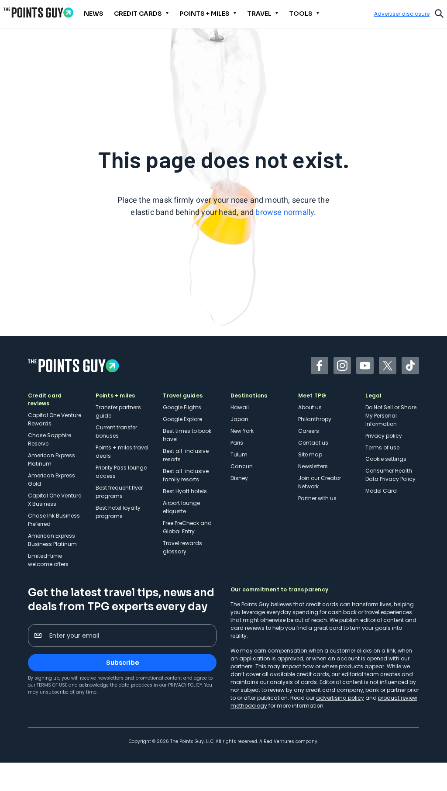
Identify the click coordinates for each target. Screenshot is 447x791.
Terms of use (382, 447)
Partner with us (317, 498)
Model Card (381, 490)
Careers (308, 431)
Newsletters (313, 466)
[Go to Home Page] (38, 12)
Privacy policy (383, 435)
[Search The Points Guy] (439, 12)
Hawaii (239, 407)
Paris (236, 442)
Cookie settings (385, 459)
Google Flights (182, 407)
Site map (310, 454)
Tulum (239, 454)
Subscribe (122, 663)
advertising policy (340, 697)
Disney (239, 478)
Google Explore (182, 419)
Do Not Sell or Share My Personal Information (390, 416)
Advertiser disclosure (402, 13)
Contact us (313, 442)
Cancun (241, 466)
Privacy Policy (185, 685)
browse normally (284, 212)
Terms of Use (52, 685)
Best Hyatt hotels (185, 491)
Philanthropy (314, 419)
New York (242, 431)
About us (310, 407)
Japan (239, 419)
